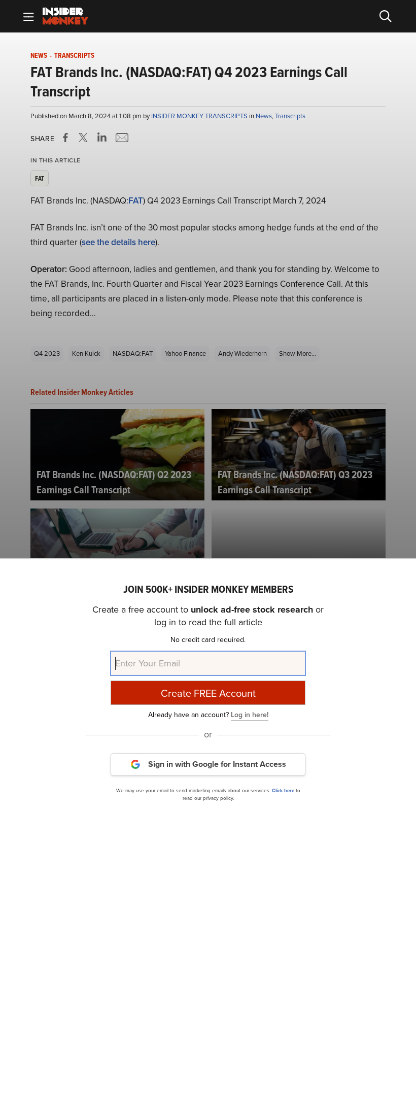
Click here (283, 790)
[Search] (385, 16)
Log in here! (249, 714)
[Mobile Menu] (28, 16)
